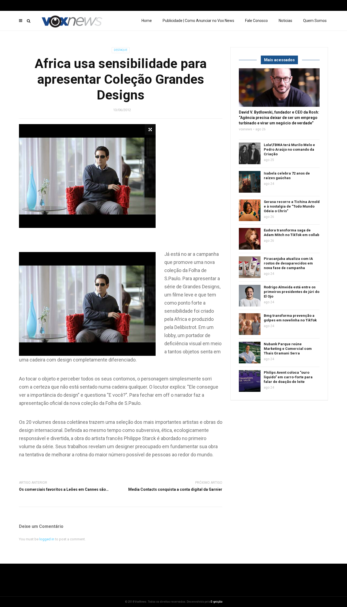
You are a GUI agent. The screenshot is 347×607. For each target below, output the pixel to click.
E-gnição (216, 601)
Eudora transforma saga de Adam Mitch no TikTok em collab (291, 232)
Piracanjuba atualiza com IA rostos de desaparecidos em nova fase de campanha (288, 263)
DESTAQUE (120, 50)
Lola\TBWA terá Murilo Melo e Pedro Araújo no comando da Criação (289, 149)
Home (147, 20)
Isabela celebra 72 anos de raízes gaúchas (287, 175)
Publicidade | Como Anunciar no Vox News (198, 20)
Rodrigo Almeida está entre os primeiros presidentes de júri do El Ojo (291, 291)
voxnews (245, 129)
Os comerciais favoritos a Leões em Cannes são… (64, 489)
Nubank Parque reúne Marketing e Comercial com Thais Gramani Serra (288, 348)
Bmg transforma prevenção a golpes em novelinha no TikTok (290, 318)
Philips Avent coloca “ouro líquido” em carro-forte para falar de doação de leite (288, 377)
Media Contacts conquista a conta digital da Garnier (175, 489)
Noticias (285, 20)
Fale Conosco (256, 20)
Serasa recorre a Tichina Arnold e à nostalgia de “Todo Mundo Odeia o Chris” (292, 206)
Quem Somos (315, 20)
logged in (46, 539)
